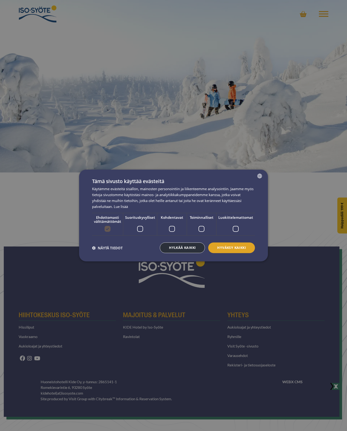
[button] (107, 248)
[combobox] (259, 176)
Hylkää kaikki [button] (182, 247)
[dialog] (173, 215)
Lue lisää (121, 206)
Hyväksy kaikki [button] (231, 247)
